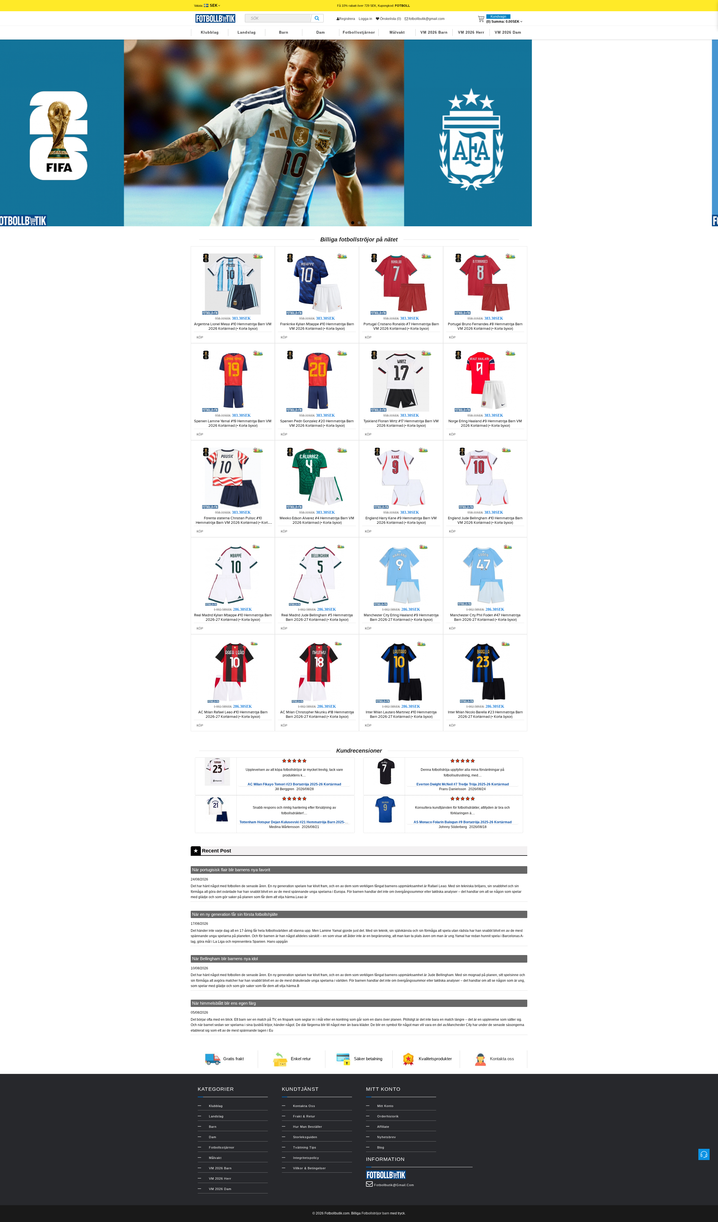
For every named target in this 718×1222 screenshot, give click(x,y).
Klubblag (210, 32)
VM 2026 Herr (471, 32)
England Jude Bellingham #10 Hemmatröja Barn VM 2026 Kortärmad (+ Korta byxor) (485, 520)
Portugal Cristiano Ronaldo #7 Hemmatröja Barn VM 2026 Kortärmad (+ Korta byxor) (401, 326)
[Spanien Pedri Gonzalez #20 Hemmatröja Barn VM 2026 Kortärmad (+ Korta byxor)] (317, 381)
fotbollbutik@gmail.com (426, 19)
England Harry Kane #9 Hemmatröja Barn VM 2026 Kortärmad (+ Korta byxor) (401, 520)
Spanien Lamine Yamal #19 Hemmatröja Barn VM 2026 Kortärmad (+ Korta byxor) (232, 423)
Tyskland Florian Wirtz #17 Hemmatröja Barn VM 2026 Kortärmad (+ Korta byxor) (401, 423)
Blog (380, 1147)
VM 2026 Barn (434, 32)
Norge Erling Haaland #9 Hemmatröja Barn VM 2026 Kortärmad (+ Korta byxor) (485, 423)
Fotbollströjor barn (375, 1213)
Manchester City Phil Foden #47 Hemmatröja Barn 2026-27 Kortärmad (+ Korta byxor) (485, 617)
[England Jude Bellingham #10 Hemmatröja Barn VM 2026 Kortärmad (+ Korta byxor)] (485, 478)
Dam (320, 32)
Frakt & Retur (304, 1116)
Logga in (365, 19)
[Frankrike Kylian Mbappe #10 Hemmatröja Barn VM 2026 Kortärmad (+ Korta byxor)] (317, 284)
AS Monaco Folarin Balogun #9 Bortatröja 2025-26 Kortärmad (463, 822)
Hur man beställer (307, 1126)
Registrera (347, 19)
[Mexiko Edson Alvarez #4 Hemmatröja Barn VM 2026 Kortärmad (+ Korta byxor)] (317, 478)
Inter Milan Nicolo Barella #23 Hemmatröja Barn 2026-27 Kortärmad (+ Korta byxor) (485, 714)
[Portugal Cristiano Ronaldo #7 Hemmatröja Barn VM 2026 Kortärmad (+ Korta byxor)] (401, 284)
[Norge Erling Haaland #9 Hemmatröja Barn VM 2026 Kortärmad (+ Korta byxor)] (485, 381)
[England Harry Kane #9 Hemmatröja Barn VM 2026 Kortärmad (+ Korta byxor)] (401, 478)
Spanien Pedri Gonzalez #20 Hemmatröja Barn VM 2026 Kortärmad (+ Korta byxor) (317, 423)
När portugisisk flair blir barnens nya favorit (231, 869)
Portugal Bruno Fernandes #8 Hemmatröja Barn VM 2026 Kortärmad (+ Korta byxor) (485, 326)
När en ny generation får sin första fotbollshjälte (235, 914)
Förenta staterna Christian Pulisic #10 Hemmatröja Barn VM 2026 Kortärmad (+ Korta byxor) (233, 522)
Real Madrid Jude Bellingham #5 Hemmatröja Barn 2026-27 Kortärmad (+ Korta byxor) (317, 617)
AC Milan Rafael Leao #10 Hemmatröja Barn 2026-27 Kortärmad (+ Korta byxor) (233, 714)
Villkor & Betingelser (309, 1168)
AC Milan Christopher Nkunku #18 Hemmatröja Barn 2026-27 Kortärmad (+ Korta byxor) (317, 714)
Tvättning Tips (304, 1147)
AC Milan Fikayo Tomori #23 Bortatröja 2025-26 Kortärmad (294, 784)
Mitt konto (385, 1106)
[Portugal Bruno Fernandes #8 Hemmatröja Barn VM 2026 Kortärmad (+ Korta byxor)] (485, 284)
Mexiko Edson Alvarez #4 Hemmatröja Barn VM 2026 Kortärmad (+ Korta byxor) (317, 520)
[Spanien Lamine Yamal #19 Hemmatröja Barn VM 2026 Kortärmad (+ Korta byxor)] (232, 381)
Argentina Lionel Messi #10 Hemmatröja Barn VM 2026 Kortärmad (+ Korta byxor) (232, 326)
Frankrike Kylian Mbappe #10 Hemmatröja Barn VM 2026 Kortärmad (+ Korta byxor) (317, 326)
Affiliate (383, 1126)
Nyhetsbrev (386, 1137)
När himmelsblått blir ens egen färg (224, 1003)
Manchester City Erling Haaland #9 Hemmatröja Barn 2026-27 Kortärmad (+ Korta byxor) (401, 617)
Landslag (247, 32)
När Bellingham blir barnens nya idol (225, 958)
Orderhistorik (388, 1116)
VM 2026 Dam (508, 32)
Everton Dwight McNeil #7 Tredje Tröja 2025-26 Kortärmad (462, 784)
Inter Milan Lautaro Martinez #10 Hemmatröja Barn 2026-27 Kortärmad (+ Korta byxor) (401, 714)
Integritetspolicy (306, 1157)
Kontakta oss (502, 1059)
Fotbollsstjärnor (359, 32)
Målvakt (397, 32)
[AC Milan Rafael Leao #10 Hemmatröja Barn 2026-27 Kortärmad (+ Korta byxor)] (232, 672)
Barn (283, 32)
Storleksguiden (305, 1137)
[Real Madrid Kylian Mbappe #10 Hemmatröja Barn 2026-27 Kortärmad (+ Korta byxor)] (232, 575)
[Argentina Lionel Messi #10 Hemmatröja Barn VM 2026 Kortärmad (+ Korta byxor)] (232, 284)
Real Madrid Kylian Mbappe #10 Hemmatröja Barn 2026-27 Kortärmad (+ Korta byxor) (233, 617)
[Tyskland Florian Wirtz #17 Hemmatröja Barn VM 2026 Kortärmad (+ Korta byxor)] (401, 381)
